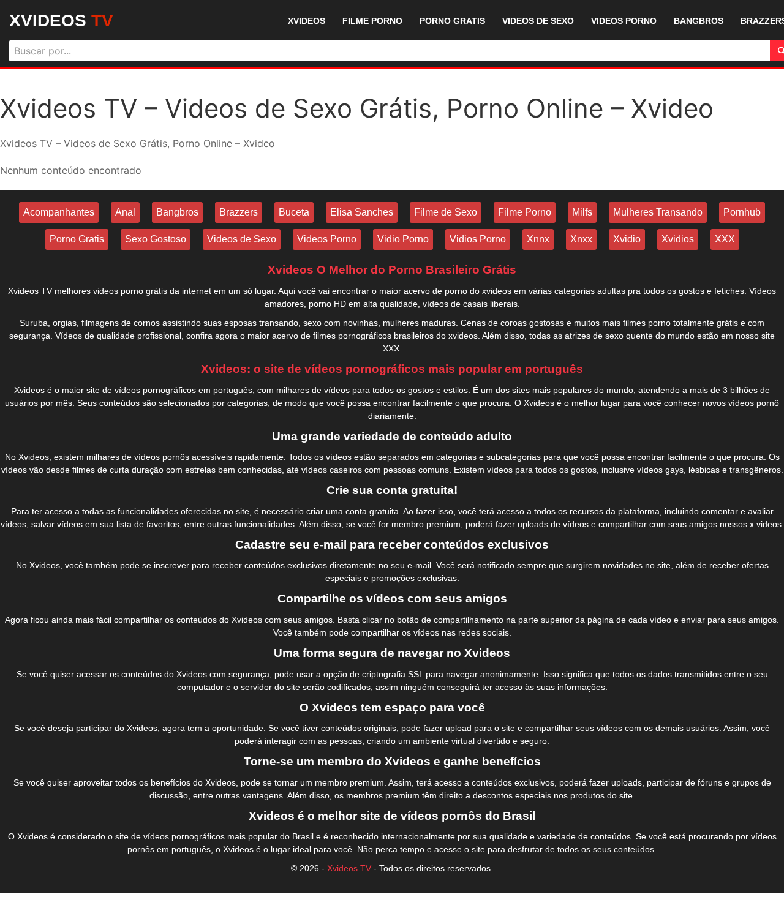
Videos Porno (326, 239)
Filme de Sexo (445, 212)
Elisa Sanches (361, 212)
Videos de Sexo (241, 239)
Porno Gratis (77, 239)
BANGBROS (698, 21)
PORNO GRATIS (452, 21)
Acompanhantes (58, 212)
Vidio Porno (403, 239)
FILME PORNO (372, 21)
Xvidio (627, 239)
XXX (725, 239)
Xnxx (581, 239)
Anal (125, 212)
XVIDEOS (61, 20)
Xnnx (538, 239)
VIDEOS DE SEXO (538, 21)
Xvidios (678, 239)
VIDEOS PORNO (624, 21)
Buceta (294, 212)
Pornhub (742, 212)
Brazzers (238, 212)
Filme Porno (524, 212)
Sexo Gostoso (155, 239)
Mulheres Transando (658, 212)
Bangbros (177, 212)
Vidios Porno (478, 239)
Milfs (582, 212)
